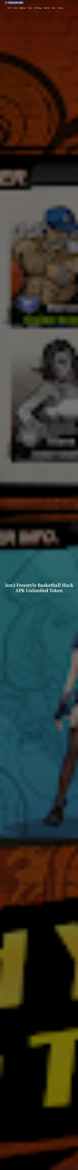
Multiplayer (22, 8)
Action (10, 8)
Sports (54, 8)
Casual (15, 8)
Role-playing (37, 8)
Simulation (46, 8)
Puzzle (30, 8)
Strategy (60, 8)
